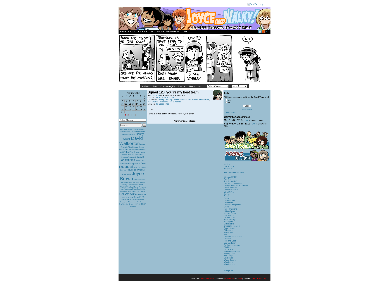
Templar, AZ (229, 168)
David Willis (155, 95)
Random (182, 86)
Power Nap (228, 232)
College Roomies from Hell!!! (236, 185)
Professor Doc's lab (132, 189)
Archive (142, 31)
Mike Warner (153, 102)
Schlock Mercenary (232, 245)
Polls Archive (230, 113)
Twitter (260, 32)
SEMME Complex (126, 197)
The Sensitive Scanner (164, 98)
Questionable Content (233, 237)
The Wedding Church (126, 204)
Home (123, 31)
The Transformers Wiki (234, 173)
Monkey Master (133, 187)
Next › (192, 86)
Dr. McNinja (229, 192)
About (131, 31)
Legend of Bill (229, 217)
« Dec (126, 115)
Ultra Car (133, 206)
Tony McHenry (140, 204)
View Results (246, 110)
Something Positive (232, 251)
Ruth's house (140, 191)
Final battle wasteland (133, 149)
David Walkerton (131, 141)
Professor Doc (164, 102)
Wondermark (229, 264)
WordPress (229, 278)
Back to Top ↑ (262, 278)
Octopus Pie (229, 224)
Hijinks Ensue (229, 211)
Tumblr (185, 31)
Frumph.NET (229, 271)
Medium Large (230, 220)
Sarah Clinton (141, 194)
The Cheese (141, 202)
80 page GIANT (230, 177)
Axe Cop (227, 179)
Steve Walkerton (138, 200)
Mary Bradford (133, 185)
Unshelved (228, 258)
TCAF (246, 120)
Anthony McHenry (164, 100)
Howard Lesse (140, 152)
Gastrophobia (229, 200)
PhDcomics (228, 230)
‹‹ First (145, 86)
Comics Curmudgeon (233, 183)
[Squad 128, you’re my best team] (194, 82)
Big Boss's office (162, 104)
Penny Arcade (230, 228)
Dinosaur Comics (231, 190)
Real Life (227, 239)
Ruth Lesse (131, 191)
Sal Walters (127, 194)
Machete (124, 182)
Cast (152, 31)
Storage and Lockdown (128, 202)
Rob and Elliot (230, 241)
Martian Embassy (133, 182)
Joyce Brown (132, 176)
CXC (254, 124)
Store (160, 31)
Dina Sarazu (133, 147)
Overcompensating (232, 226)
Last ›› (201, 86)
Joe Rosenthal (132, 165)
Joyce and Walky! (195, 19)
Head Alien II (130, 152)
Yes (229, 100)
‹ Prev (154, 86)
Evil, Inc (227, 194)
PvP (225, 234)
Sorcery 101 (229, 166)
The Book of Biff (230, 181)
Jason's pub (140, 160)
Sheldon (227, 247)
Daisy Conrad (131, 131)
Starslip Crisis (229, 254)
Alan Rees (123, 129)
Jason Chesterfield (132, 158)
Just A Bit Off (229, 215)
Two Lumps (228, 256)
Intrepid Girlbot (230, 213)
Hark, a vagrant (230, 209)
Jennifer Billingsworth (130, 163)
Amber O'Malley (133, 129)
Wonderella (229, 262)
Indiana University (128, 154)
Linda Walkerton (139, 180)
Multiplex (227, 164)
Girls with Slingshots (232, 205)
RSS (264, 32)
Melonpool (228, 222)
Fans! (226, 196)
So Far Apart (229, 249)
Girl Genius (228, 203)
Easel (240, 278)
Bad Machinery (230, 243)
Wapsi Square (230, 260)
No (229, 103)
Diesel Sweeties (230, 188)
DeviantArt (172, 31)
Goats (226, 207)
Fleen (226, 198)
